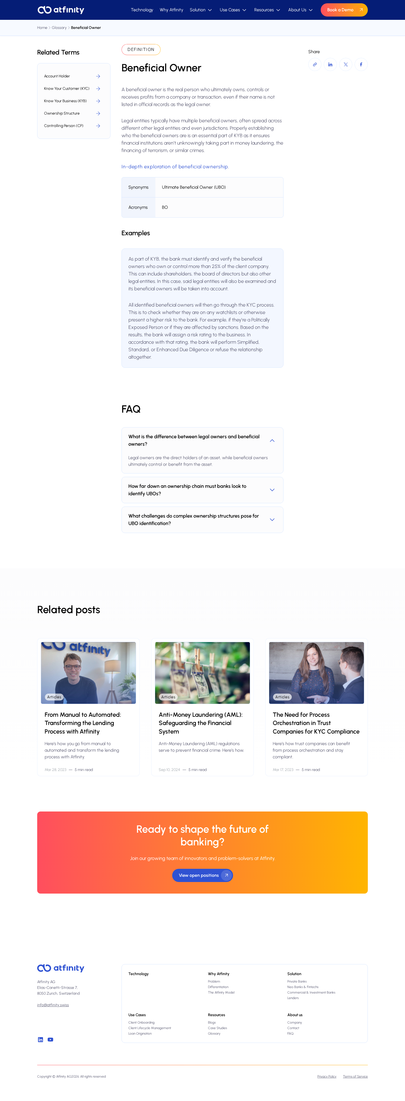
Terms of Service (355, 1076)
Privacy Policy (326, 1076)
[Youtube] (50, 1039)
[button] (202, 10)
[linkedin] (40, 1039)
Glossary (214, 1033)
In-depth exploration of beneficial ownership (174, 167)
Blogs (212, 1022)
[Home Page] (60, 10)
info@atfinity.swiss (53, 1005)
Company (294, 1022)
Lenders (293, 998)
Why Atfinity (171, 9)
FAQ (290, 1033)
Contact (293, 1028)
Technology (142, 9)
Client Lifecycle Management (149, 1028)
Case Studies (217, 1028)
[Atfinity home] (60, 968)
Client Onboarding (141, 1022)
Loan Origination (140, 1033)
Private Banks (297, 981)
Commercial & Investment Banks (311, 992)
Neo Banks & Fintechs (302, 987)
